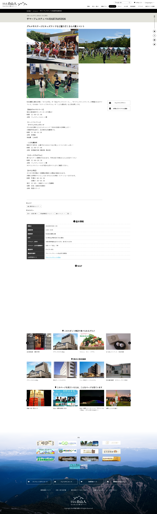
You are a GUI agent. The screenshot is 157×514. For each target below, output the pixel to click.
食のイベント (59, 213)
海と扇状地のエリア (33, 206)
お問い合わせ (113, 490)
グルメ (119, 6)
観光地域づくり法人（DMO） (79, 490)
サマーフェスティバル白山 (53, 257)
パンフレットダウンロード (40, 482)
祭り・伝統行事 (31, 213)
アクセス (140, 6)
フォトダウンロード (66, 482)
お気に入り (139, 2)
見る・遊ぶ (95, 6)
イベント (112, 6)
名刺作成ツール (92, 482)
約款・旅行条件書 (61, 490)
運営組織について (46, 490)
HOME (29, 11)
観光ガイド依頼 (150, 6)
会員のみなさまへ (99, 490)
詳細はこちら (30, 334)
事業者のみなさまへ (119, 482)
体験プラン (104, 6)
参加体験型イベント (46, 213)
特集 (88, 6)
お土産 (126, 6)
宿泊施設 (132, 6)
